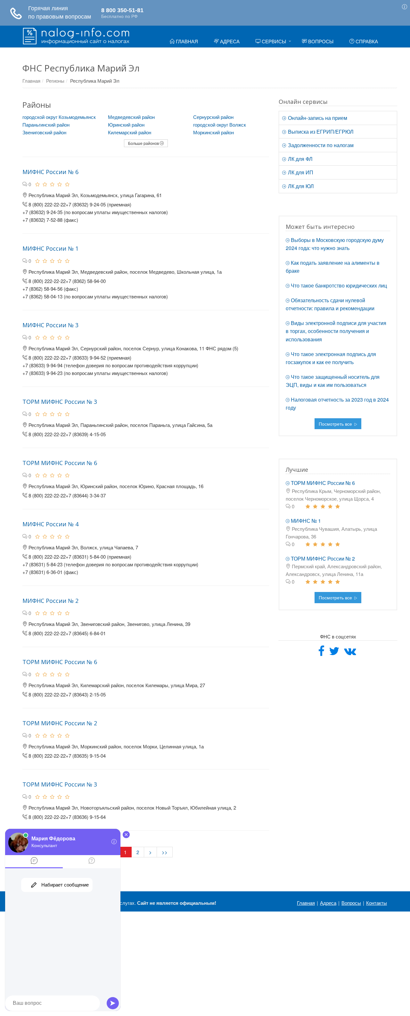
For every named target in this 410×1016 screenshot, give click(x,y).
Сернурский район (213, 116)
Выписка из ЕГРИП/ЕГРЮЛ (320, 131)
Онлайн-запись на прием (317, 117)
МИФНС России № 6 (50, 172)
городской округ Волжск (219, 124)
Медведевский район (131, 116)
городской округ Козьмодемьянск (59, 116)
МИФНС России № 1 (50, 248)
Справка (366, 41)
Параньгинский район (46, 124)
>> (165, 852)
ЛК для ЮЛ (300, 186)
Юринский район (126, 124)
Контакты (376, 902)
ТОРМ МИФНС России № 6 (59, 463)
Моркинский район (213, 132)
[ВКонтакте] (350, 653)
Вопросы (320, 41)
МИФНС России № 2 (50, 600)
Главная (186, 41)
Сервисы (273, 41)
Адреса (229, 41)
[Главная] (76, 35)
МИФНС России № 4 (50, 524)
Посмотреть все (336, 424)
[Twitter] (334, 653)
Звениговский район (44, 132)
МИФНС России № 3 (50, 325)
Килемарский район (129, 132)
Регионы (55, 80)
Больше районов (144, 143)
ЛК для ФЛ (300, 158)
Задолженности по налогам (320, 145)
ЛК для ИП (300, 172)
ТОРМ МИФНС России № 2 (59, 723)
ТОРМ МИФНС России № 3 (59, 401)
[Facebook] (321, 653)
